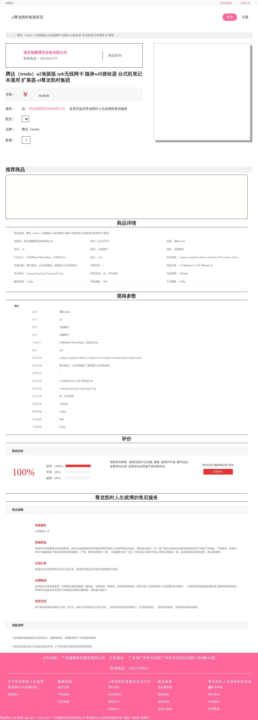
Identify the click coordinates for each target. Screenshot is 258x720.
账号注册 (63, 687)
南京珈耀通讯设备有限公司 (45, 52)
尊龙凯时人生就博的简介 (23, 687)
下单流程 (63, 694)
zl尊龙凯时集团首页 (27, 17)
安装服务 (214, 701)
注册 (245, 17)
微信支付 (113, 701)
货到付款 (113, 687)
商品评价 (214, 694)
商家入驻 (245, 3)
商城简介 (13, 694)
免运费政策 (165, 687)
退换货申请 (215, 687)
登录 (230, 17)
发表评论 (218, 471)
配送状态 (163, 694)
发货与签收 (165, 709)
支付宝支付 (115, 694)
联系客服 (214, 709)
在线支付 (113, 709)
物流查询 (163, 701)
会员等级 (63, 701)
